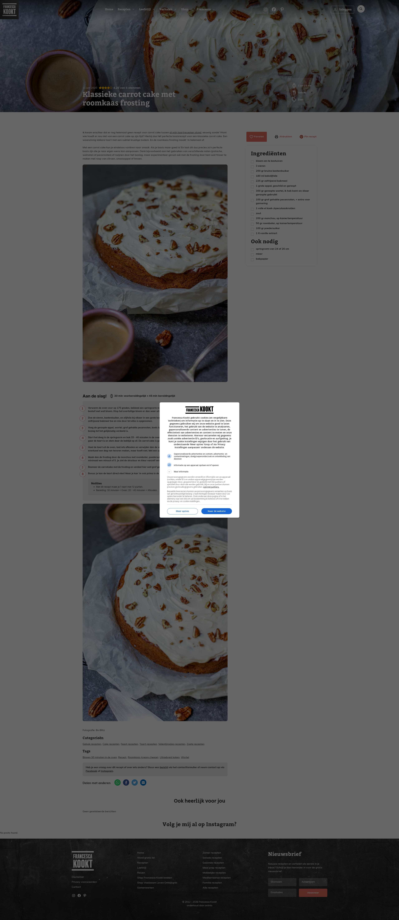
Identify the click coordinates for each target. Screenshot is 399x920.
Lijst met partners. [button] (211, 487)
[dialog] (199, 460)
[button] (199, 472)
